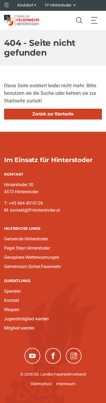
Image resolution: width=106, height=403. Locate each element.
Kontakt (11, 300)
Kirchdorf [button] (25, 5)
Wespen (11, 309)
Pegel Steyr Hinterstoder (27, 248)
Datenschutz (41, 384)
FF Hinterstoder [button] (58, 5)
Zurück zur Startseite (53, 114)
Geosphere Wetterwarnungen (31, 257)
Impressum (65, 384)
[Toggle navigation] (94, 20)
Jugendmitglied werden (26, 318)
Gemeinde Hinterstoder (26, 238)
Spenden (12, 291)
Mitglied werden (19, 328)
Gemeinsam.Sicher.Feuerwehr (32, 266)
